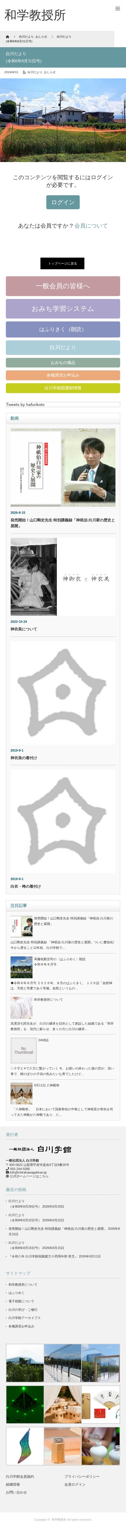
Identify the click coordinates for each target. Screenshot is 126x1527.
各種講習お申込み (63, 375)
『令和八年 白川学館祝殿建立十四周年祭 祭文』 (43, 1256)
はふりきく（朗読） (63, 329)
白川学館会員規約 (20, 1477)
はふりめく (16, 1292)
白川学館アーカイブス (24, 1318)
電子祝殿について (21, 1301)
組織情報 (13, 1484)
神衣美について (24, 629)
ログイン (63, 202)
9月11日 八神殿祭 (46, 1085)
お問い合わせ (16, 1492)
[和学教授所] (35, 15)
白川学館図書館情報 (63, 388)
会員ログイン (75, 1484)
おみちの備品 (63, 362)
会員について (91, 226)
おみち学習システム (63, 308)
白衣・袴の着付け (26, 886)
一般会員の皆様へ (63, 286)
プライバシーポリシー (82, 1477)
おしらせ (50, 72)
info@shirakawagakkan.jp (28, 1172)
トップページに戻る (62, 263)
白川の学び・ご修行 (23, 1309)
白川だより (35, 72)
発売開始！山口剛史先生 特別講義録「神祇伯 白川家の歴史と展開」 (57, 1228)
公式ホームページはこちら (29, 1176)
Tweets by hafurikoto (25, 404)
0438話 (43, 1040)
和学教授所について (48, 999)
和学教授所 (59, 1519)
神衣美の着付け (24, 758)
